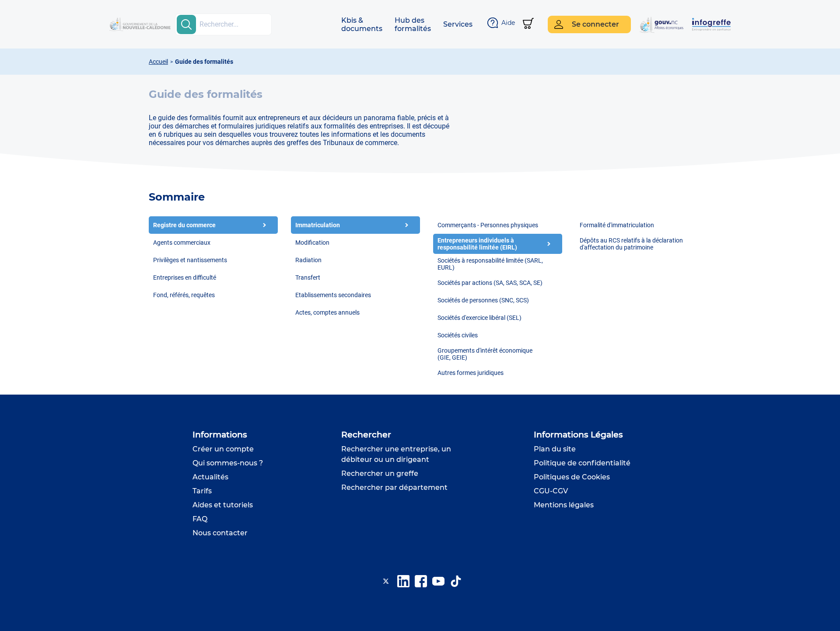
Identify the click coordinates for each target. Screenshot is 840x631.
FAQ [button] (199, 519)
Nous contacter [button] (220, 533)
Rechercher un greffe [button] (379, 473)
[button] (361, 24)
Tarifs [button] (202, 491)
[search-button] (186, 24)
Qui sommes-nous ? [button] (227, 463)
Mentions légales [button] (564, 505)
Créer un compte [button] (223, 449)
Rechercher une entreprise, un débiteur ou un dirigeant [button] (396, 454)
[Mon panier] (528, 24)
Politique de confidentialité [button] (582, 463)
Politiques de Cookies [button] (572, 477)
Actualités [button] (210, 477)
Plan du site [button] (555, 449)
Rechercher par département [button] (394, 487)
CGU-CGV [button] (551, 491)
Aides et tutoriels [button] (222, 505)
